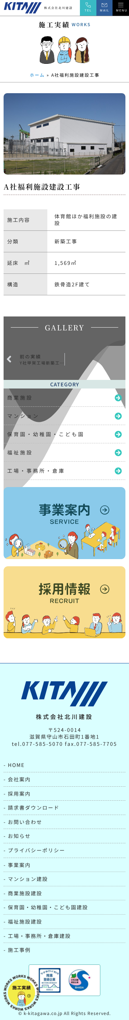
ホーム (37, 75)
